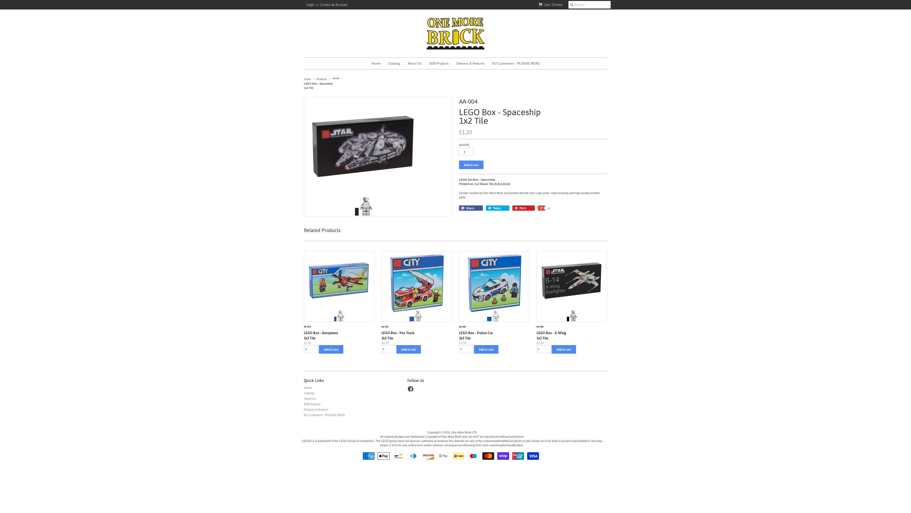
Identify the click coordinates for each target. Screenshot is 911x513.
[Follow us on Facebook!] (411, 390)
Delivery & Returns (470, 63)
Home (376, 63)
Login (310, 5)
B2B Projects (439, 63)
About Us (415, 63)
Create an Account (334, 5)
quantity (464, 145)
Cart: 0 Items (553, 5)
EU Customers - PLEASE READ (516, 63)
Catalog (394, 63)
